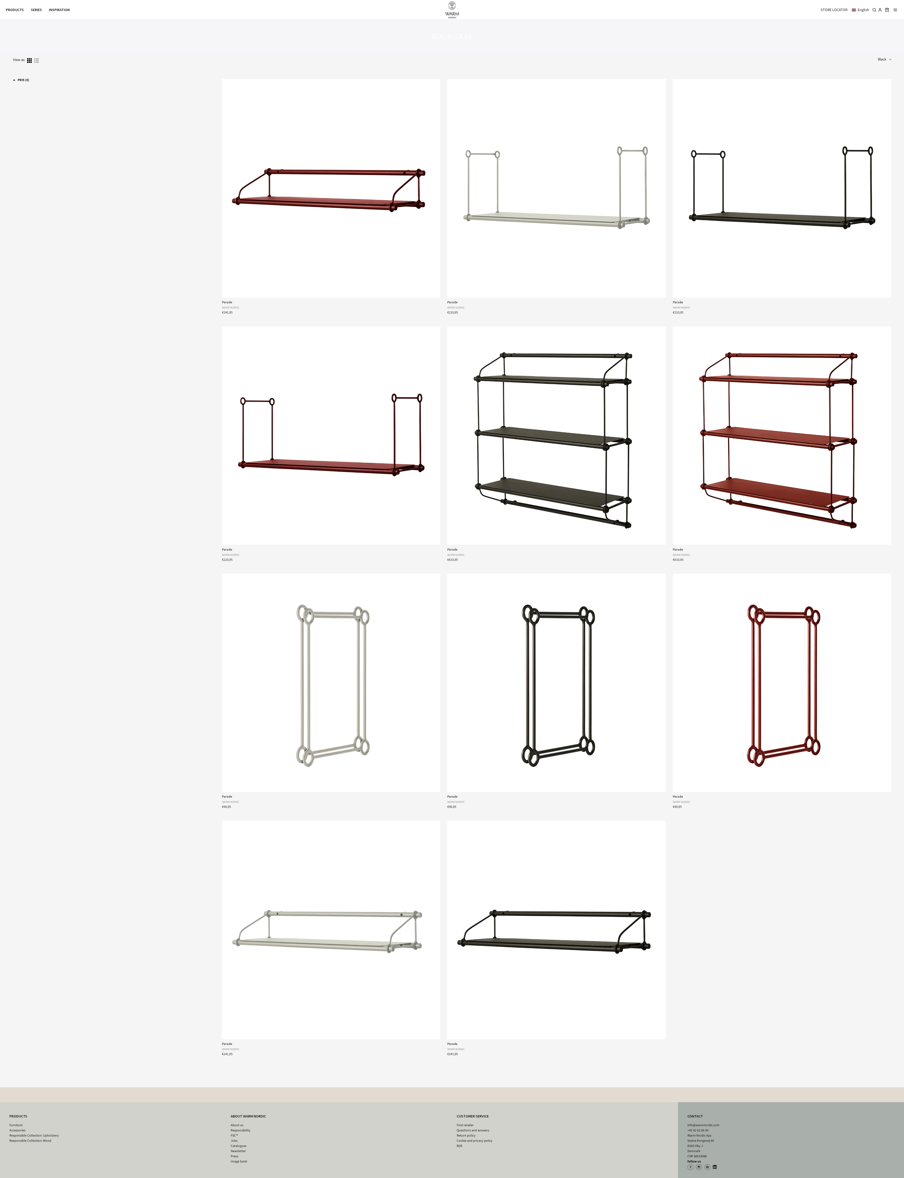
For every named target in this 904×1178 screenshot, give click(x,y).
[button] (861, 9)
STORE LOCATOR (834, 9)
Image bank (239, 1161)
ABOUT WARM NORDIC (248, 1116)
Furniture (16, 1125)
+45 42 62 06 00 (697, 1130)
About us (237, 1125)
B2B (459, 1146)
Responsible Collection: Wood (30, 1140)
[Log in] (880, 10)
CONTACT (695, 1116)
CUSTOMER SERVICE (473, 1116)
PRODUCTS (18, 1116)
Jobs (234, 1140)
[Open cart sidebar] (887, 9)
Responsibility (240, 1130)
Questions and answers (473, 1130)
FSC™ (234, 1135)
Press (234, 1156)
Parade (227, 302)
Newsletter (238, 1151)
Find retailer (465, 1125)
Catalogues (238, 1146)
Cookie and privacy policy (474, 1140)
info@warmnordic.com (703, 1125)
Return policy (466, 1135)
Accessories (17, 1130)
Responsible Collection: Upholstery (34, 1135)
